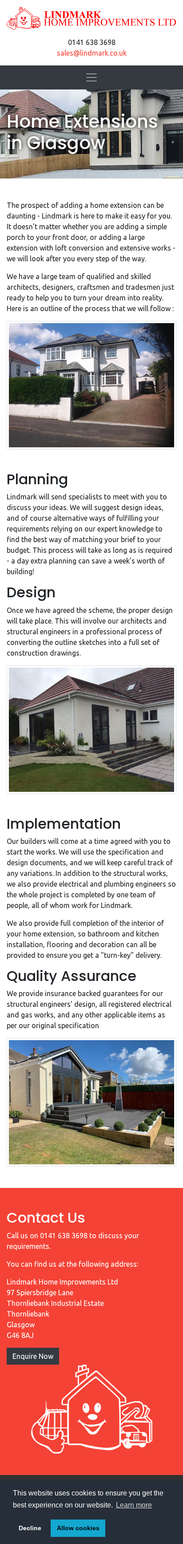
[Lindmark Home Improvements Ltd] (91, 18)
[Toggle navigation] (91, 77)
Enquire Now (32, 1356)
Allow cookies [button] (78, 1528)
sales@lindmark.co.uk (92, 53)
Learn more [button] (134, 1505)
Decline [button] (30, 1528)
